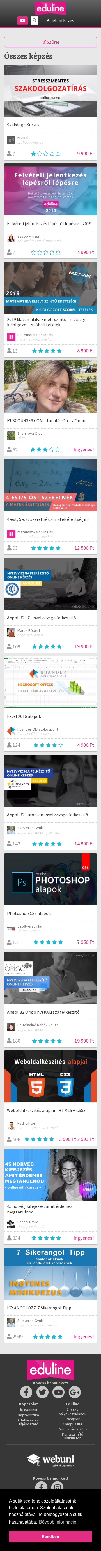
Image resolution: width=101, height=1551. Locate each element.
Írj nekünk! (28, 1410)
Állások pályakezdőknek (72, 1411)
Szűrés (53, 42)
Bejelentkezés (60, 20)
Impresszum (28, 1415)
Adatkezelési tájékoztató (28, 1422)
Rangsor (73, 1418)
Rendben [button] (50, 1536)
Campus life (72, 1424)
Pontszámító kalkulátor (72, 1436)
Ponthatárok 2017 (72, 1429)
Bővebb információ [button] (57, 1522)
